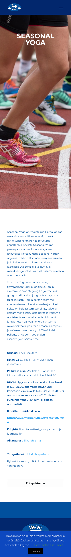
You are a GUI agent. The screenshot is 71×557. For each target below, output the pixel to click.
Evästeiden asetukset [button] (48, 545)
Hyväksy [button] (35, 550)
